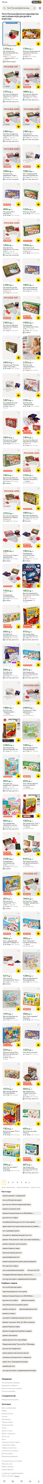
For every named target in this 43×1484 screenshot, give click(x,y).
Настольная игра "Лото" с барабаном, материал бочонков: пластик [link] (31, 824)
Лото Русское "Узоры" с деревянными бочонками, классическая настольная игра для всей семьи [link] (11, 556)
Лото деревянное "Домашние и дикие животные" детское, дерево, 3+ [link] (10, 824)
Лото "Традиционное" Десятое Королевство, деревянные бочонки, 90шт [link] (30, 174)
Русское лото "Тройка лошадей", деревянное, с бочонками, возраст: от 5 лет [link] (31, 902)
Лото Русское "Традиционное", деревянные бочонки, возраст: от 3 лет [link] (10, 711)
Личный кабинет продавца (11, 1383)
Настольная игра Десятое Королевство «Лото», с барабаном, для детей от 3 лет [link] (30, 635)
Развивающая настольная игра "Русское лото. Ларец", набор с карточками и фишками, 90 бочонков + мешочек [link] (11, 862)
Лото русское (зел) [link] (29, 212)
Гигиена (4, 1416)
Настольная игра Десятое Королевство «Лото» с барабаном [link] (10, 748)
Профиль (38, 1481)
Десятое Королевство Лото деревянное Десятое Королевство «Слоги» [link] (10, 1092)
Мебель (4, 1411)
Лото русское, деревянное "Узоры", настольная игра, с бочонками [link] (10, 174)
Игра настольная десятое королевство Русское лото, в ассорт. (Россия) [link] (31, 52)
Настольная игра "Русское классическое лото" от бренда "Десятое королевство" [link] (31, 248)
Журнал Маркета (7, 1469)
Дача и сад (5, 1436)
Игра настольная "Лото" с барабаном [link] (11, 1132)
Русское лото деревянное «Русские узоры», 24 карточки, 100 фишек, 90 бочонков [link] (31, 134)
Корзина (30, 1481)
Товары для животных (9, 1448)
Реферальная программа (10, 1399)
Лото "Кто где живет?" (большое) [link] (10, 1168)
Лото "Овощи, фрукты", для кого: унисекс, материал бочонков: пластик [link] (30, 784)
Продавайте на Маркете (10, 1385)
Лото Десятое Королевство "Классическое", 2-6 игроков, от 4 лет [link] (10, 673)
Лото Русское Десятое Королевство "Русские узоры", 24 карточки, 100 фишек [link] (11, 134)
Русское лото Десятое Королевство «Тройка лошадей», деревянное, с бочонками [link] (11, 95)
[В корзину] (18, 43)
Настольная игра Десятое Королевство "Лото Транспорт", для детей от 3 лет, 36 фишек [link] (31, 673)
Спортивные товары (8, 1445)
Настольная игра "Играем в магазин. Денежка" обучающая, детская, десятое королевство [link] (30, 1092)
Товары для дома (7, 1425)
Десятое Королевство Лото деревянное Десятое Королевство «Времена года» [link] (30, 748)
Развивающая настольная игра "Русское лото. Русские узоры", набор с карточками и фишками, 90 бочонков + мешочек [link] (31, 554)
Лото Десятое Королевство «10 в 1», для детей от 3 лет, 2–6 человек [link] (10, 635)
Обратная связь (7, 1464)
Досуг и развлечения (9, 1408)
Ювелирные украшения (10, 1456)
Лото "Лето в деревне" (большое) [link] (30, 1017)
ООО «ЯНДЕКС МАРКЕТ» (15, 1473)
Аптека (4, 1428)
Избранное (21, 1481)
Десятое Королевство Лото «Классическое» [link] (30, 288)
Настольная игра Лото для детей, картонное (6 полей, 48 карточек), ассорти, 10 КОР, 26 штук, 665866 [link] (31, 862)
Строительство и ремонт (10, 1451)
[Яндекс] (17, 1476)
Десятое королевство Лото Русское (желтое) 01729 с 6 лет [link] (30, 516)
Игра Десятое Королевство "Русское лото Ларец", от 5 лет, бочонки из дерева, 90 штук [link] (10, 248)
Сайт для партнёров (8, 1391)
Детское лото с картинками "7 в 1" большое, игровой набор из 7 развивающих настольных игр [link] (11, 902)
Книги (4, 1439)
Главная (4, 1481)
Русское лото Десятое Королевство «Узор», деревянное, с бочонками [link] (30, 95)
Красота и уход (7, 1431)
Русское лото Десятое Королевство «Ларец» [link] (10, 516)
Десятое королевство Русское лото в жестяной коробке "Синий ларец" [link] (31, 594)
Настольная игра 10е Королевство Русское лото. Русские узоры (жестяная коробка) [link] (10, 288)
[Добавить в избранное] (18, 24)
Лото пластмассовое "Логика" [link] (30, 1132)
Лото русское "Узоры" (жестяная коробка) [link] (10, 441)
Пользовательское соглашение (12, 1461)
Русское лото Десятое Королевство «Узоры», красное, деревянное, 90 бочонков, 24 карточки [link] (31, 441)
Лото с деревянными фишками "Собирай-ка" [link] (11, 941)
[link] (13, 1196)
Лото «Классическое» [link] (30, 1052)
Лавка (13, 1481)
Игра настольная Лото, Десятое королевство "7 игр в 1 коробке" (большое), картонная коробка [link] (11, 1053)
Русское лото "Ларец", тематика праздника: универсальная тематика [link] (31, 478)
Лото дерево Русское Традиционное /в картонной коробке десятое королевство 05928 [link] (10, 403)
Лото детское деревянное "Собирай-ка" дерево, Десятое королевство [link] (11, 784)
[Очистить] (34, 8)
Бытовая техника (7, 1413)
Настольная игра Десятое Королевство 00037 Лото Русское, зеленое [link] (10, 52)
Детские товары (7, 1453)
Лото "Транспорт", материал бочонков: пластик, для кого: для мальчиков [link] (30, 941)
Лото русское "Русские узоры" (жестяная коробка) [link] (11, 366)
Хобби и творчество (8, 1433)
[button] (40, 8)
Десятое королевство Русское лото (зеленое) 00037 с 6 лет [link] (11, 478)
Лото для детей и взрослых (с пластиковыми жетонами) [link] (9, 212)
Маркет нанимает (8, 1467)
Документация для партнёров (12, 1388)
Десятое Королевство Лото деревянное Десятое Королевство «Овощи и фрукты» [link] (30, 979)
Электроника (6, 1419)
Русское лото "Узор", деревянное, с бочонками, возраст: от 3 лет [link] (31, 711)
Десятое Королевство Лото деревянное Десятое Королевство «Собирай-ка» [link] (10, 1017)
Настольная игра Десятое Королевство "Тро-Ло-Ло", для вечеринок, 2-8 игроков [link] (31, 1168)
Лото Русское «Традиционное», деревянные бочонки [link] (30, 366)
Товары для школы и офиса (11, 1442)
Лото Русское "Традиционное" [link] (28, 403)
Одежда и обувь (7, 1422)
